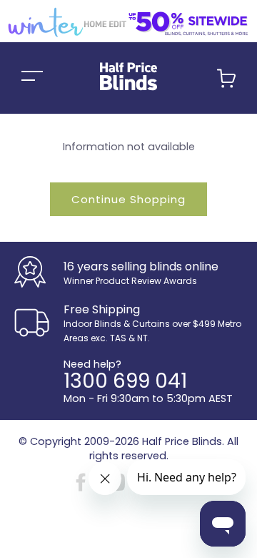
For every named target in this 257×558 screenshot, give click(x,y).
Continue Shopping (128, 199)
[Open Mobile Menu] (32, 78)
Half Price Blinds (182, 441)
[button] (226, 84)
